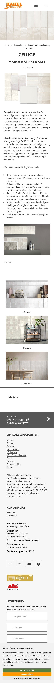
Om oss (10, 439)
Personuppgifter (14, 464)
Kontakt (10, 442)
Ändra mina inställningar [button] (27, 678)
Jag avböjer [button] (27, 674)
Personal (10, 445)
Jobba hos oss (13, 448)
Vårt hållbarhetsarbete (16, 454)
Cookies (10, 461)
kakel (15, 397)
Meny (46, 6)
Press (9, 458)
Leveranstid (12, 515)
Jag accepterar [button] (27, 670)
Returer (10, 467)
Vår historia (12, 451)
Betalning (11, 512)
